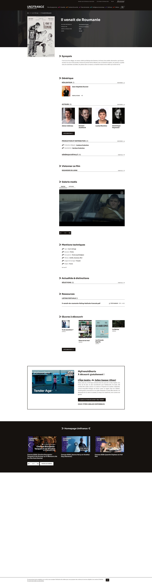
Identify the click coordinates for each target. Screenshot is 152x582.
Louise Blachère (101, 126)
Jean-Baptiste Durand (83, 24)
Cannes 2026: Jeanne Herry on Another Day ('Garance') (41, 455)
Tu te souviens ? (67, 330)
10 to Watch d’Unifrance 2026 (103, 1)
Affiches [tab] (71, 186)
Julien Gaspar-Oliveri (105, 380)
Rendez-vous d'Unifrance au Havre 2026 (86, 1)
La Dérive (115, 329)
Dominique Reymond (116, 126)
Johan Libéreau (67, 126)
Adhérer (117, 7)
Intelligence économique (98, 7)
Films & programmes (52, 7)
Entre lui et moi (84, 340)
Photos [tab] (63, 186)
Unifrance (110, 7)
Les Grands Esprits (99, 341)
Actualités (62, 7)
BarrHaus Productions (78, 148)
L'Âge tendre (84, 380)
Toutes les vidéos (46, 463)
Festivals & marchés (73, 7)
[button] (122, 193)
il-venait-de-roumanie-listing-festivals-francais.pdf (81, 303)
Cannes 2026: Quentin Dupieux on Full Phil (75, 455)
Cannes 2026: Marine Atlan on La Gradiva (110, 455)
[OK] (107, 580)
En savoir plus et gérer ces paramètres (35, 580)
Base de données (85, 7)
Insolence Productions (84, 26)
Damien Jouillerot (82, 126)
